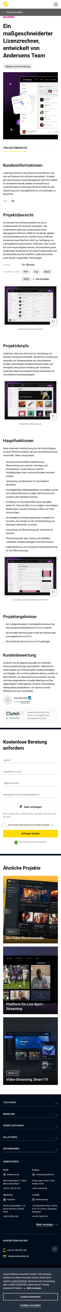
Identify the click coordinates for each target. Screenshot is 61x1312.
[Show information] (22, 712)
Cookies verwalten (30, 1305)
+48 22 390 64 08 (39, 1188)
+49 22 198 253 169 (11, 1188)
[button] (56, 4)
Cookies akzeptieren (30, 1296)
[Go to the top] (55, 1249)
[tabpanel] (30, 443)
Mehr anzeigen (44, 1224)
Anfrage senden (30, 833)
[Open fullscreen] (53, 321)
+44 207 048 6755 (40, 1216)
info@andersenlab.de (18, 1256)
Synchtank (25, 702)
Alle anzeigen (42, 279)
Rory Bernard (20, 698)
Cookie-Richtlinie (19, 1281)
